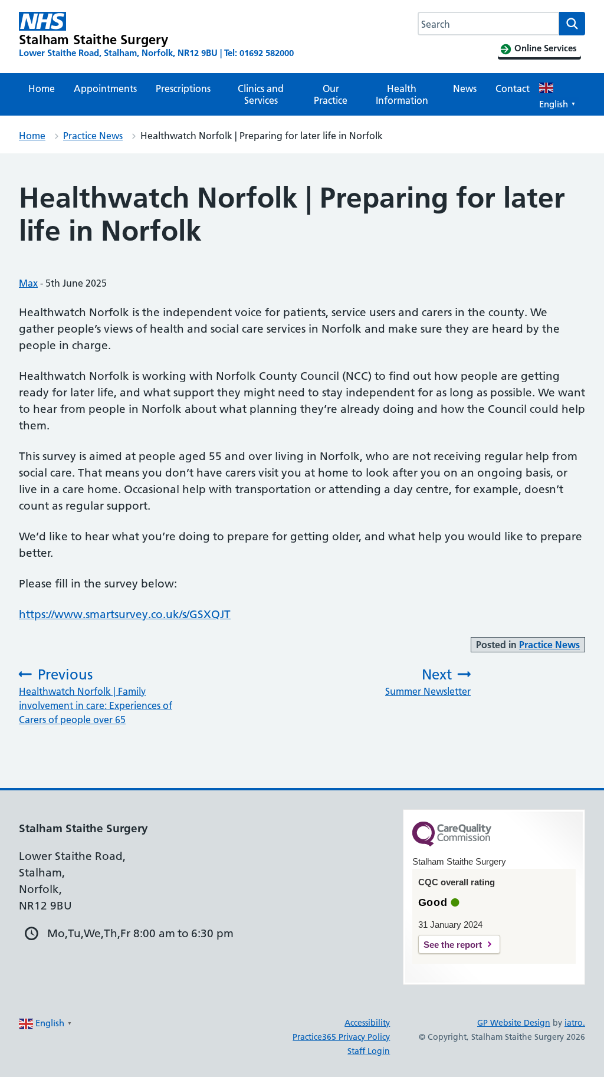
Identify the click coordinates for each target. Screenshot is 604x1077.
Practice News (93, 136)
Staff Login (368, 1051)
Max (28, 283)
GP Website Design (513, 1022)
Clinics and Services (261, 94)
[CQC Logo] (451, 843)
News (465, 88)
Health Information (402, 94)
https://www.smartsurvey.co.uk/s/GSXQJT (125, 614)
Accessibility (367, 1022)
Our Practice (330, 94)
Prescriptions (183, 88)
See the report (453, 945)
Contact (512, 88)
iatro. (574, 1022)
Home (41, 88)
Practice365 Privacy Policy (341, 1037)
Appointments (105, 88)
